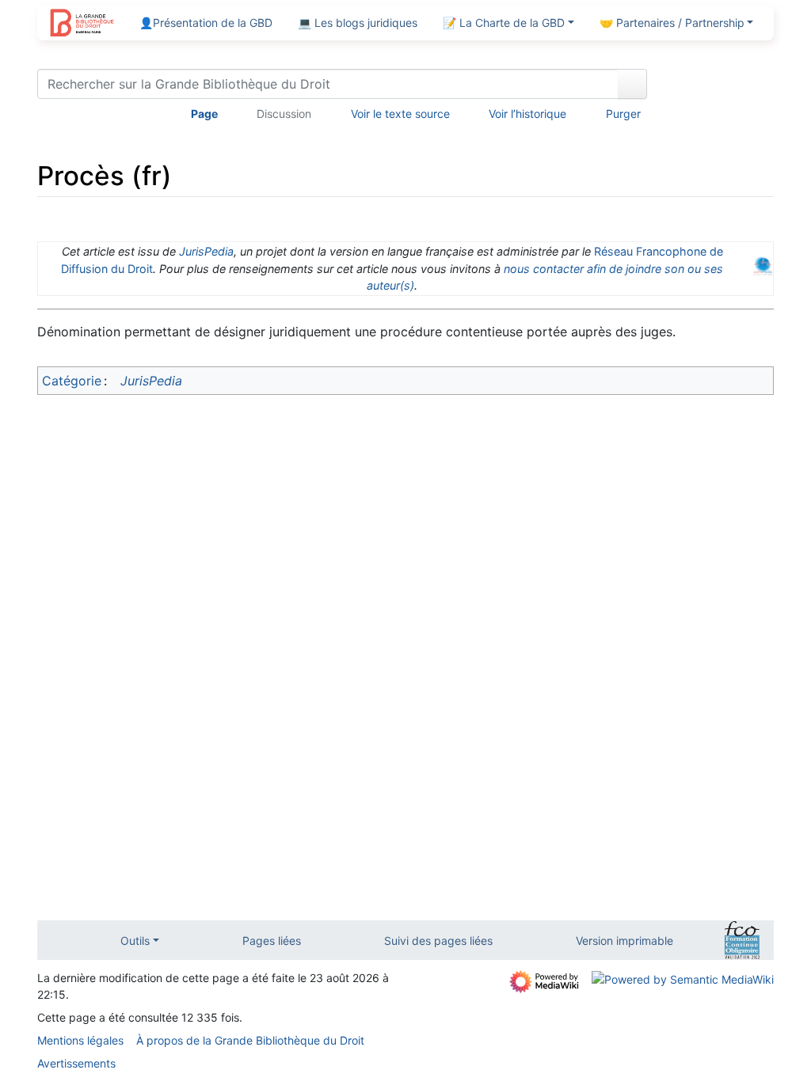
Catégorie (71, 381)
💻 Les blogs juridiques (357, 22)
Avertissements (76, 1063)
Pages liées (271, 940)
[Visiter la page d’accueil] (82, 24)
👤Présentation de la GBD (205, 22)
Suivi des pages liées (438, 940)
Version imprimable (624, 940)
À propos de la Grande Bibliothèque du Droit (250, 1040)
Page (204, 113)
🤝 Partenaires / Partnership (672, 22)
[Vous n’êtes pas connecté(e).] (715, 87)
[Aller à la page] (632, 84)
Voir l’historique (527, 113)
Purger (623, 113)
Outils (135, 940)
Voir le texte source (400, 113)
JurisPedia (206, 251)
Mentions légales (80, 1040)
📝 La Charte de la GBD (504, 22)
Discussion (284, 113)
